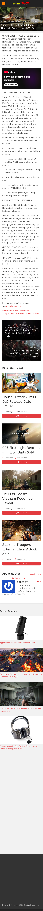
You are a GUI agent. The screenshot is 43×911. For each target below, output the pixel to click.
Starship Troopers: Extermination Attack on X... (19, 549)
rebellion (25, 311)
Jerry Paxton (22, 412)
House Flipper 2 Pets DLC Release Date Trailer (19, 401)
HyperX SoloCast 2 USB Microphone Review (17, 643)
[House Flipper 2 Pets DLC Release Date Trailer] (21, 383)
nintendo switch (11, 311)
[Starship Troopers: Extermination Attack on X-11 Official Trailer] (21, 530)
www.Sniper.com (13, 306)
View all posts (34, 574)
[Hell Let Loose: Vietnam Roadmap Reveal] (21, 480)
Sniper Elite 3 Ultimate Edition (17, 314)
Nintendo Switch (20, 21)
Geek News (6, 21)
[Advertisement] (21, 776)
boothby (16, 18)
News (13, 21)
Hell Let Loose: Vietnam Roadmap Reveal (17, 498)
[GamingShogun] (21, 3)
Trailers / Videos (32, 21)
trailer (36, 314)
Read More (22, 416)
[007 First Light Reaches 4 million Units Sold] (21, 433)
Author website (19, 578)
